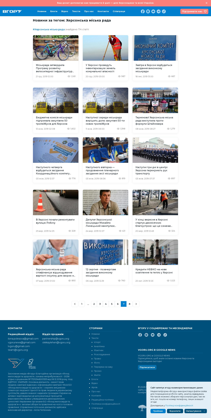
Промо (98, 371)
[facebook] (142, 11)
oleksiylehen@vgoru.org (56, 342)
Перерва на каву (103, 367)
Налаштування (193, 411)
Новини (41, 11)
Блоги (53, 11)
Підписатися (147, 367)
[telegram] (158, 11)
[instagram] (147, 11)
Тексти (76, 11)
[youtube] (153, 11)
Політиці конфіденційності (179, 405)
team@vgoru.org (18, 349)
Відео (64, 11)
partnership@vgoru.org (55, 338)
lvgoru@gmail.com (19, 346)
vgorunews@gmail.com (21, 342)
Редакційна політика (102, 399)
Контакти (103, 11)
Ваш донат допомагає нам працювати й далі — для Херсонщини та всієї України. (105, 3)
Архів (94, 387)
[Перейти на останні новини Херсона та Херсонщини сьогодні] (12, 11)
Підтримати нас (192, 11)
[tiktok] (163, 11)
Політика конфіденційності (105, 404)
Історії (97, 342)
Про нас (89, 11)
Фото (97, 362)
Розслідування (102, 354)
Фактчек (98, 350)
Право (97, 358)
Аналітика (99, 346)
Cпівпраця (119, 11)
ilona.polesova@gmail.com (23, 338)
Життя (97, 375)
